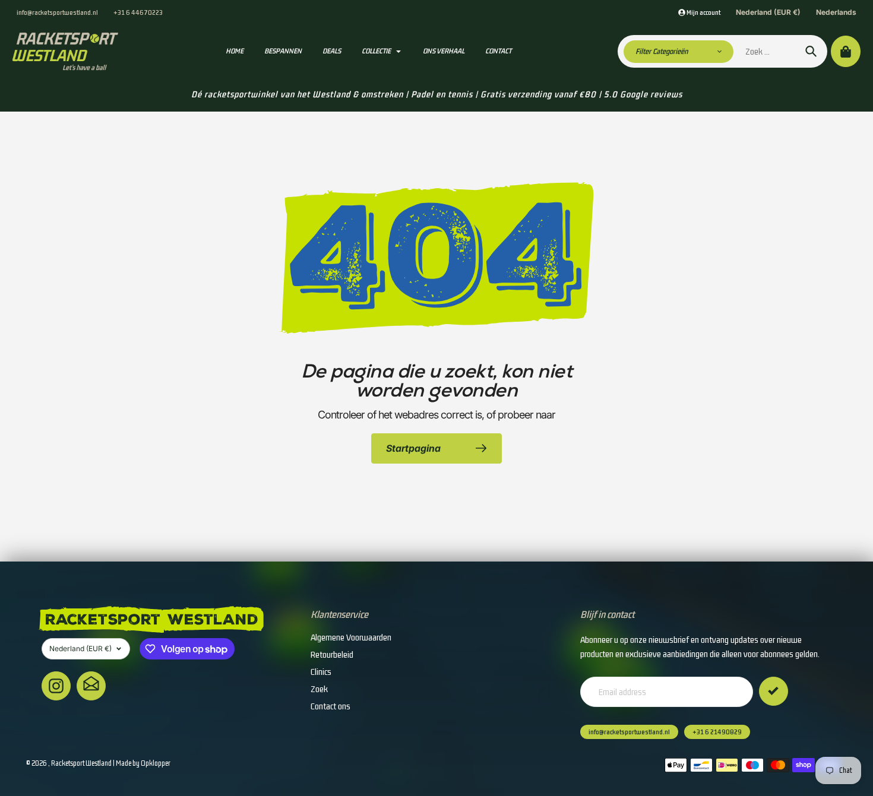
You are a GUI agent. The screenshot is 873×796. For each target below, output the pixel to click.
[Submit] (773, 691)
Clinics (321, 672)
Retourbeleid (332, 654)
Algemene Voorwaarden (351, 637)
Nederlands (836, 12)
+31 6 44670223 (138, 12)
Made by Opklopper (143, 763)
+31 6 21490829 (717, 731)
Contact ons (330, 706)
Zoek (319, 689)
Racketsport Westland (81, 763)
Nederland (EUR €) (768, 12)
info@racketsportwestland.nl (57, 12)
